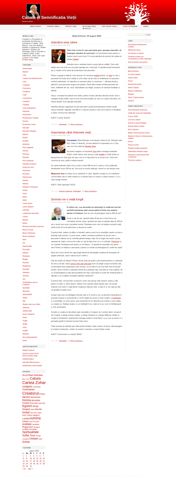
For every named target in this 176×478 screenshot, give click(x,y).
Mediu (25, 223)
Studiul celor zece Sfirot (31, 304)
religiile (102, 154)
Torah (25, 317)
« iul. (24, 469)
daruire (26, 397)
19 (37, 461)
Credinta (26, 105)
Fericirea (26, 154)
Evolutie (26, 141)
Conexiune (27, 88)
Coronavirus (27, 98)
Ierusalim (26, 174)
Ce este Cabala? (134, 74)
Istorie (25, 197)
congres (27, 386)
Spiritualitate (27, 294)
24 (31, 464)
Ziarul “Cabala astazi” (136, 97)
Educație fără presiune (31, 362)
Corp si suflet (133, 116)
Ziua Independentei (30, 337)
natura (25, 421)
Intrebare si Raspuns (30, 187)
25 (34, 464)
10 (31, 458)
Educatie (26, 128)
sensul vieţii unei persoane (80, 264)
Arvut (25, 375)
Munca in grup (28, 230)
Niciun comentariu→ (77, 124)
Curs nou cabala (134, 120)
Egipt (40, 403)
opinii (30, 421)
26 (37, 464)
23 (27, 464)
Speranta (26, 291)
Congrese (26, 92)
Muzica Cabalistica (135, 91)
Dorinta (25, 121)
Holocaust (26, 170)
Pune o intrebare (130, 26)
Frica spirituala (28, 161)
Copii (25, 95)
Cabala (35, 378)
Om (24, 243)
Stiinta (25, 298)
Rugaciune (27, 266)
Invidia (25, 190)
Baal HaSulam (35, 375)
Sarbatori (26, 272)
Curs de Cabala (53, 26)
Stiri (24, 301)
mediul (96, 75)
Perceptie (26, 249)
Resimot (26, 263)
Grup (35, 406)
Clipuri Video (133, 78)
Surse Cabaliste (29, 314)
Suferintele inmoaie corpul (138, 151)
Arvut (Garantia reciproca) (137, 110)
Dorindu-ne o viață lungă (67, 199)
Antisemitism (27, 68)
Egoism (25, 134)
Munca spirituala (29, 236)
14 (44, 458)
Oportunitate (27, 246)
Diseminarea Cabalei (30, 118)
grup (110, 75)
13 (41, 458)
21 (44, 461)
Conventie (37, 387)
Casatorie (26, 85)
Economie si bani (29, 124)
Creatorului (116, 298)
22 (24, 464)
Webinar (26, 334)
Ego (43, 403)
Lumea (25, 217)
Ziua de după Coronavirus (138, 62)
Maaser (25, 220)
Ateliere (25, 72)
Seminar (26, 276)
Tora (32, 435)
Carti (24, 82)
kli (35, 413)
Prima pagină (35, 26)
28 (44, 464)
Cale (24, 75)
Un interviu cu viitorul (136, 53)
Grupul (26, 409)
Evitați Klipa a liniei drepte (32, 366)
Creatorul (26, 101)
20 (41, 461)
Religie (25, 259)
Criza (42, 394)
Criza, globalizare (29, 108)
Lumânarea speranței (31, 213)
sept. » (30, 469)
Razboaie (26, 256)
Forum (130, 81)
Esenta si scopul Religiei (137, 123)
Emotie (25, 138)
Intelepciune (27, 177)
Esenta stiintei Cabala (136, 126)
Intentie (25, 180)
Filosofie (26, 157)
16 (27, 461)
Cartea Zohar (34, 382)
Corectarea (28, 389)
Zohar (25, 340)
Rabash (131, 94)
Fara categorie (28, 147)
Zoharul (131, 101)
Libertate (26, 210)
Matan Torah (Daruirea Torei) (139, 133)
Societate (26, 288)
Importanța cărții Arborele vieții (71, 132)
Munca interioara (29, 233)
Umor (25, 327)
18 (34, 461)
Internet (25, 184)
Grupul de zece (28, 167)
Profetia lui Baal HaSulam (137, 148)
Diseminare (27, 115)
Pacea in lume (133, 145)
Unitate (25, 331)
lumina (35, 418)
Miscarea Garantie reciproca (33, 226)
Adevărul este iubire (64, 42)
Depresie (26, 111)
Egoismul (115, 241)
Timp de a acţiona (134, 160)
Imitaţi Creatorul (28, 350)
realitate (27, 424)
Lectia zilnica (27, 203)
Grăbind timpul (28, 359)
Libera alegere (28, 207)
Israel (25, 194)
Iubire (25, 200)
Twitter (25, 324)
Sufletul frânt (27, 311)
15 (24, 461)
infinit (32, 409)
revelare (35, 424)
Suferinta (26, 308)
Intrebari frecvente (134, 84)
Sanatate (26, 269)
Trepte (25, 321)
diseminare (35, 397)
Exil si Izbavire (133, 130)
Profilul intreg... (28, 60)
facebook (26, 144)
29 (24, 466)
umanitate (25, 439)
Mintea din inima (134, 50)
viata (40, 439)
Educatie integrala (29, 131)
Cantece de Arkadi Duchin (32, 78)
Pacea (130, 142)
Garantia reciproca (29, 164)
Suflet (25, 435)
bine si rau (25, 379)
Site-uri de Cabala (109, 26)
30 (27, 466)
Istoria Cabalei (133, 88)
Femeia (25, 151)
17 (31, 461)
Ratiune (25, 253)
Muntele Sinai (90, 146)
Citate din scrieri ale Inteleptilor (139, 113)
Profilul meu (71, 26)
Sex (24, 279)
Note (24, 240)
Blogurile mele (89, 26)
